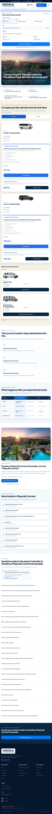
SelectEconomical (37, 187)
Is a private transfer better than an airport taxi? (11, 684)
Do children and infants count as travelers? (10, 663)
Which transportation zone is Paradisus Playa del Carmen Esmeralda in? (16, 595)
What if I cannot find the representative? (10, 637)
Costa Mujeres (3, 772)
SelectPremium (26, 175)
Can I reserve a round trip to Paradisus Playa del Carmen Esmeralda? (16, 627)
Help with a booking (37, 1)
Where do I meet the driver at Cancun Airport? (11, 632)
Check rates (40, 5)
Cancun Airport (21, 775)
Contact (37, 770)
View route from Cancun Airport (9, 480)
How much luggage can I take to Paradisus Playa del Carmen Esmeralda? (17, 658)
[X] (10, 794)
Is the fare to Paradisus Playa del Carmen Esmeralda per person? (15, 606)
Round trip (38, 116)
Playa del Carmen (8, 9)
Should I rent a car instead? (7, 695)
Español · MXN (5, 801)
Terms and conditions (40, 775)
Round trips (21, 770)
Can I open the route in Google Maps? (9, 700)
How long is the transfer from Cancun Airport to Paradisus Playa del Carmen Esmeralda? (20, 590)
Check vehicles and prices (25, 737)
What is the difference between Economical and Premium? (14, 621)
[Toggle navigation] (49, 5)
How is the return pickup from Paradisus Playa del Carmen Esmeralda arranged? (18, 674)
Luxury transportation (23, 772)
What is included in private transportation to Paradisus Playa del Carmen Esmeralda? (19, 616)
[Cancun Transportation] (8, 5)
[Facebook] (2, 794)
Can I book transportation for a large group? (10, 668)
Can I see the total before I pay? (8, 611)
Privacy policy (38, 772)
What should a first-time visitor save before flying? (12, 710)
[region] (26, 407)
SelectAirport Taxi (26, 289)
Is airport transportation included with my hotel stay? (13, 679)
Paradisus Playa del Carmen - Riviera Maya (13, 483)
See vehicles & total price (25, 44)
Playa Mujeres (3, 775)
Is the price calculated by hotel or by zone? (10, 601)
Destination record (8, 578)
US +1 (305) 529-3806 (16, 1)
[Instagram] (6, 794)
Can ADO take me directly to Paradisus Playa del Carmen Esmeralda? (16, 689)
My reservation (38, 767)
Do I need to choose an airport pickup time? (10, 648)
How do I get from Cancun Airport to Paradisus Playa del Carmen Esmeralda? (18, 585)
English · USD (5, 798)
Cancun (2, 767)
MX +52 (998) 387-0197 (28, 1)
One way (14, 116)
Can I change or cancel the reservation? (10, 705)
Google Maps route (14, 578)
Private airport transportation (24, 767)
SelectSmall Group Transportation (26, 314)
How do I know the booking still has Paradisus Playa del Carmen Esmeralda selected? (19, 715)
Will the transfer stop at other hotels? (9, 653)
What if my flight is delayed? (7, 642)
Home (2, 9)
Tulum (2, 778)
